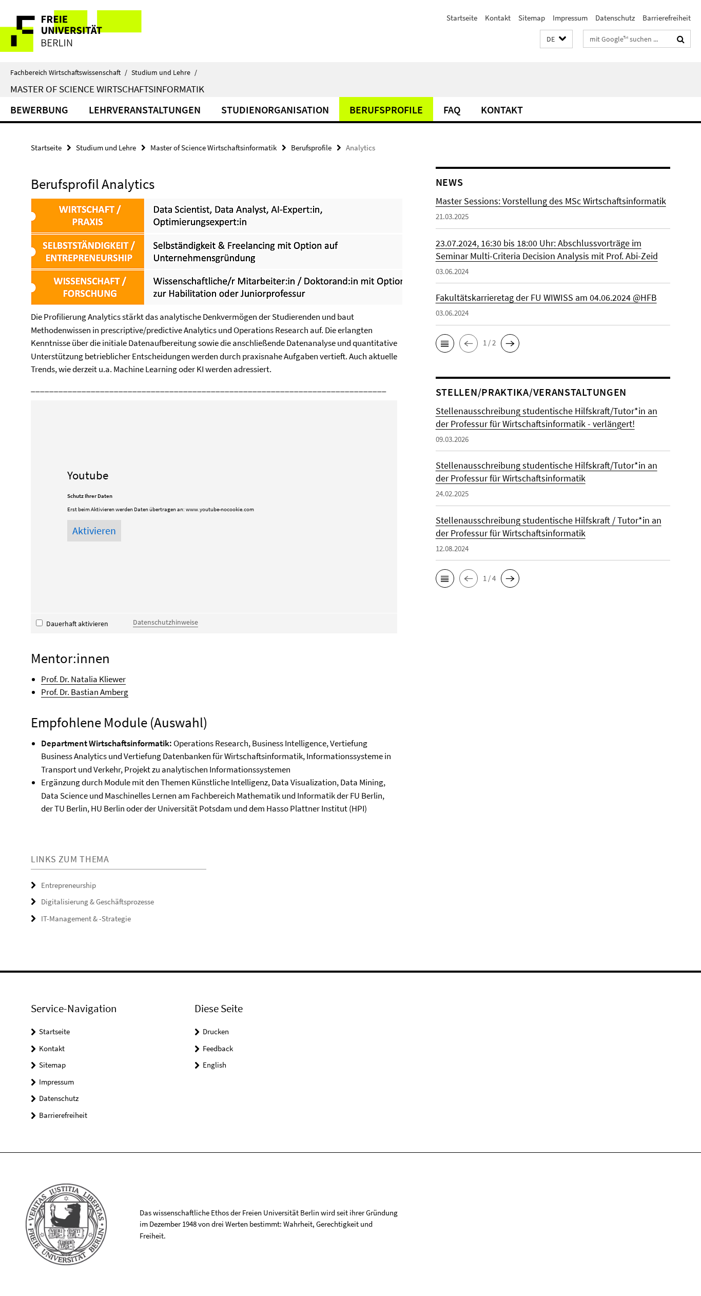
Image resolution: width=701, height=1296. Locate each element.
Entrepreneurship (68, 885)
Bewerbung (39, 109)
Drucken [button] (216, 1031)
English (214, 1065)
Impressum (570, 18)
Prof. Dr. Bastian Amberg (84, 692)
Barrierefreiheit (666, 18)
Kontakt (498, 18)
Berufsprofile (386, 109)
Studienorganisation (275, 109)
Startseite (461, 18)
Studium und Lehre (164, 72)
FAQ (451, 109)
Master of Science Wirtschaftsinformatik (107, 89)
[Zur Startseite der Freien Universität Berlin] (86, 31)
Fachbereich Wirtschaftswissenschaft (68, 72)
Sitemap (531, 18)
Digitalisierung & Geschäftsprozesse (97, 901)
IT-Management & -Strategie (86, 918)
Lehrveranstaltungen (145, 109)
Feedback (218, 1048)
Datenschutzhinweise (165, 622)
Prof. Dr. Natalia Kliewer (83, 679)
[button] (556, 39)
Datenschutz (615, 18)
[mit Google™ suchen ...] (680, 39)
